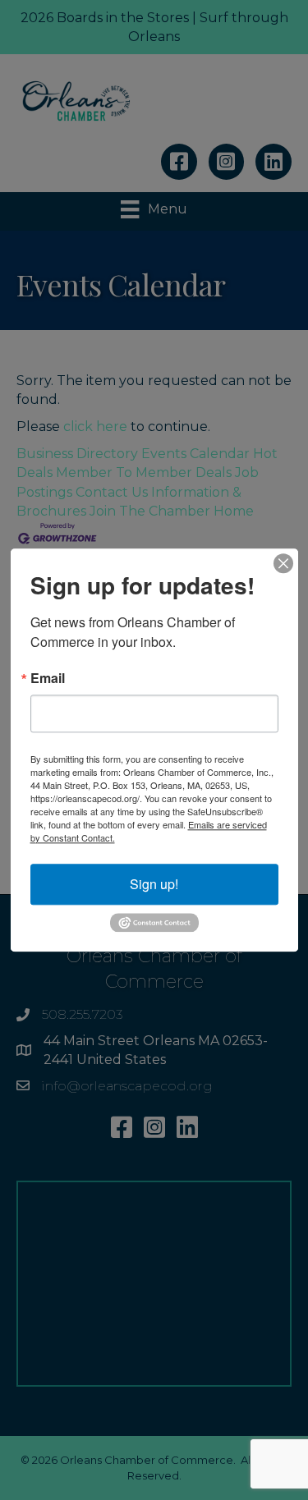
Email (47, 678)
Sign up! (154, 883)
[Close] (283, 563)
